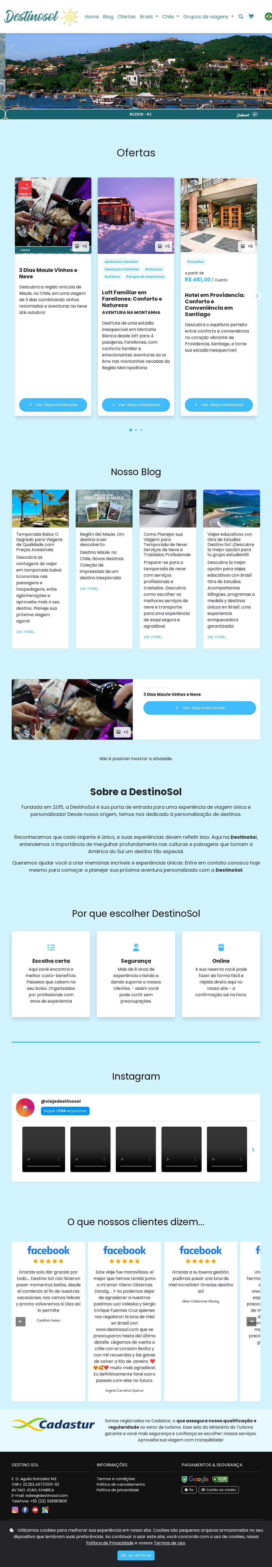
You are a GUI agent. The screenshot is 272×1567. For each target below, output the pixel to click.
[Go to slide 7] (121, 1181)
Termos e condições (116, 1478)
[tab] (130, 429)
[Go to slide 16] (155, 1181)
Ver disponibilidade (56, 404)
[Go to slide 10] (132, 1181)
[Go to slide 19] (166, 1181)
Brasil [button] (147, 16)
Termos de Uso (169, 1543)
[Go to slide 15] (151, 1181)
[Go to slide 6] (117, 1181)
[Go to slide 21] (173, 1181)
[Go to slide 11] (136, 1181)
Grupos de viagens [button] (206, 16)
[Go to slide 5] (114, 1181)
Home (92, 16)
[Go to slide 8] (125, 1181)
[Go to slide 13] (143, 1181)
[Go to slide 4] (110, 1181)
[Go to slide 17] (158, 1181)
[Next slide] (257, 296)
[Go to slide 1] (99, 1181)
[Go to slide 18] (162, 1181)
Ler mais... (26, 632)
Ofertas (127, 16)
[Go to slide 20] (169, 1181)
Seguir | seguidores (65, 1110)
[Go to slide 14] (147, 1181)
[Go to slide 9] (129, 1181)
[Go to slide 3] (106, 1181)
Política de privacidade (118, 1490)
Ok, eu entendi (136, 1555)
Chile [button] (168, 16)
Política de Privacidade (110, 1543)
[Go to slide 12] (140, 1181)
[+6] (72, 709)
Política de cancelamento (121, 1484)
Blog (108, 16)
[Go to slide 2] (102, 1181)
